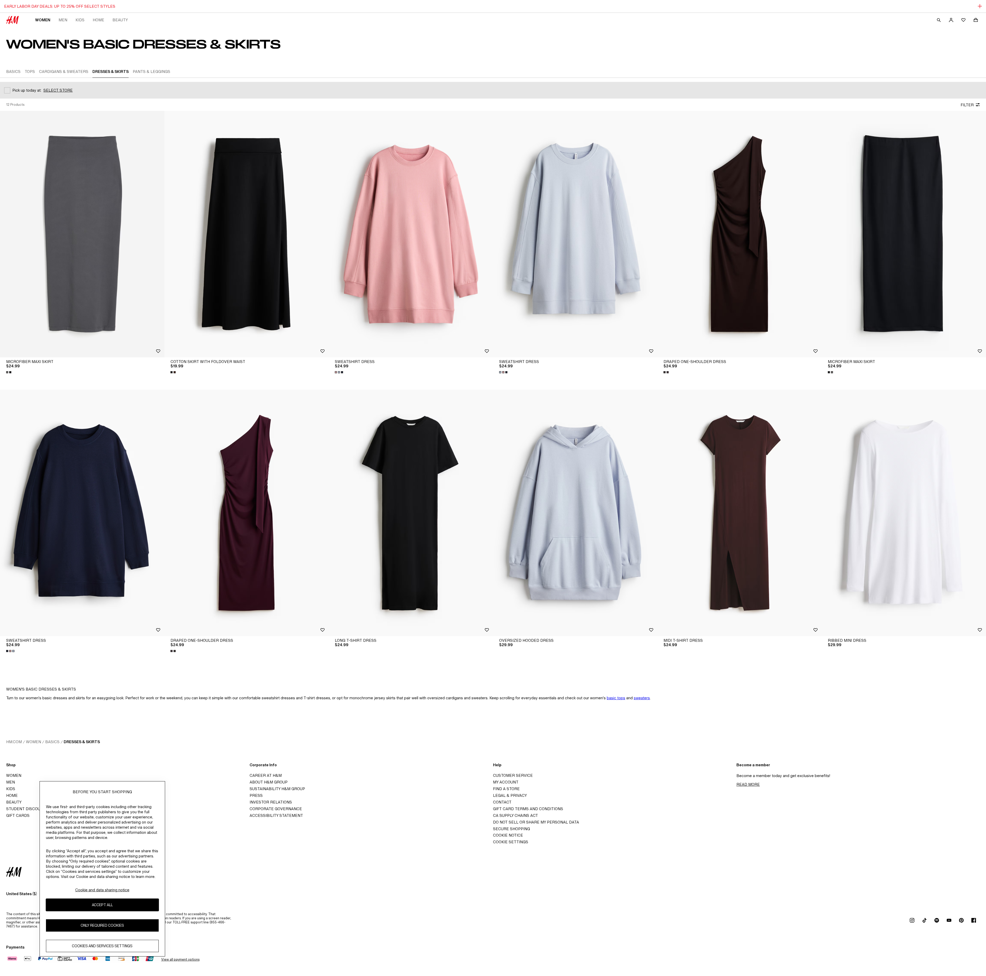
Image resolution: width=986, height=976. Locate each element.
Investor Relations (271, 802)
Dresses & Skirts (82, 742)
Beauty (120, 20)
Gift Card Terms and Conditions (528, 809)
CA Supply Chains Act (515, 815)
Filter (967, 105)
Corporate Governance (276, 809)
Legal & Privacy (510, 795)
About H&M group (269, 782)
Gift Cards (18, 815)
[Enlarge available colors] (9, 372)
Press (256, 795)
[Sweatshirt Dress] (411, 234)
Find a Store (506, 789)
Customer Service (513, 775)
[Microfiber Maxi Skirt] (82, 234)
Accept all (102, 905)
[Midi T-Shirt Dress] (739, 513)
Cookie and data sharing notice (102, 890)
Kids (79, 20)
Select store (58, 90)
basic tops (616, 698)
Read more (748, 784)
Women (42, 20)
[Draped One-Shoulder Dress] (739, 234)
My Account (505, 782)
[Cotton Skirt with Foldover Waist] (246, 234)
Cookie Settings (510, 842)
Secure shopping (511, 829)
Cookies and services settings (102, 946)
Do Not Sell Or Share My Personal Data (536, 822)
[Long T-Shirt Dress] (411, 513)
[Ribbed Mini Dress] (904, 513)
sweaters (642, 698)
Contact (502, 802)
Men (63, 20)
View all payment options (180, 959)
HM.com (14, 742)
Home (98, 20)
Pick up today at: (26, 90)
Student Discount (26, 809)
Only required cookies (102, 925)
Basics (52, 742)
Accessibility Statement (276, 815)
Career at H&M (266, 775)
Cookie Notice (508, 835)
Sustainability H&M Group (277, 789)
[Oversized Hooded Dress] (575, 513)
